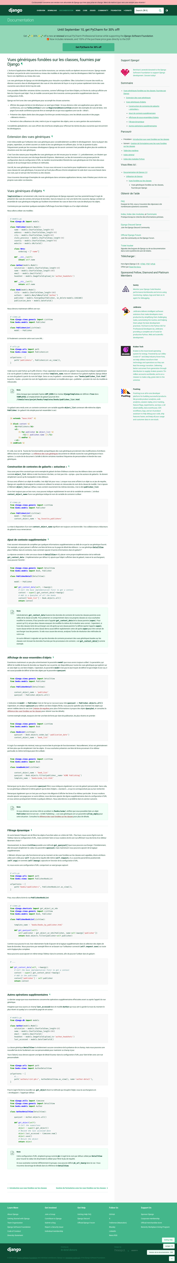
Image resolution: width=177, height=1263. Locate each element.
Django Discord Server (131, 224)
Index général (128, 155)
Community (103, 10)
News (78, 10)
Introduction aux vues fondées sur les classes (28, 1188)
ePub (153, 264)
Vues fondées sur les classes (140, 181)
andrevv (137, 1250)
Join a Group (50, 1214)
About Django (12, 1214)
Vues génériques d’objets (136, 102)
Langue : (169, 1246)
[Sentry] (126, 293)
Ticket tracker (127, 245)
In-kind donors (69, 1249)
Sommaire (152, 214)
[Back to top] (172, 1258)
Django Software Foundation (19, 1227)
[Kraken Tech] (126, 355)
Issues (92, 10)
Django (15, 10)
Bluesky (112, 1227)
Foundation (116, 10)
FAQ (123, 201)
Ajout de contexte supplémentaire (142, 113)
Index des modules (135, 214)
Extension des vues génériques (138, 98)
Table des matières (130, 151)
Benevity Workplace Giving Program (155, 1227)
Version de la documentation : (161, 1252)
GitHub (112, 1214)
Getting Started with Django (18, 1219)
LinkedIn (112, 1231)
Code (85, 10)
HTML (142, 264)
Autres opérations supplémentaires (143, 126)
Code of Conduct (14, 1231)
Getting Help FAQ (84, 1214)
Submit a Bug (50, 1223)
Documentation (66, 10)
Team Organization (15, 1223)
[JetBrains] (126, 316)
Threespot (120, 1250)
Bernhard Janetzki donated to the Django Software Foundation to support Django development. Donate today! (149, 73)
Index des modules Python (134, 159)
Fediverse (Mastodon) (118, 1223)
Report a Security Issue (54, 1227)
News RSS (113, 1235)
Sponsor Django (147, 1214)
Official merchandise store (151, 1223)
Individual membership (54, 1231)
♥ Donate (128, 10)
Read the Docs (135, 267)
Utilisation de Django (134, 176)
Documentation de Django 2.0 (135, 172)
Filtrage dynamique (136, 122)
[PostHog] (126, 397)
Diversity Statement (15, 1235)
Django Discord (83, 1219)
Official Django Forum (131, 235)
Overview (41, 10)
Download (52, 10)
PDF (148, 264)
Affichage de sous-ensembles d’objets (144, 117)
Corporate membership (150, 1219)
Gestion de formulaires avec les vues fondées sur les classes (81, 1188)
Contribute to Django (53, 1219)
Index (123, 214)
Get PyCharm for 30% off (88, 47)
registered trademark (73, 1258)
